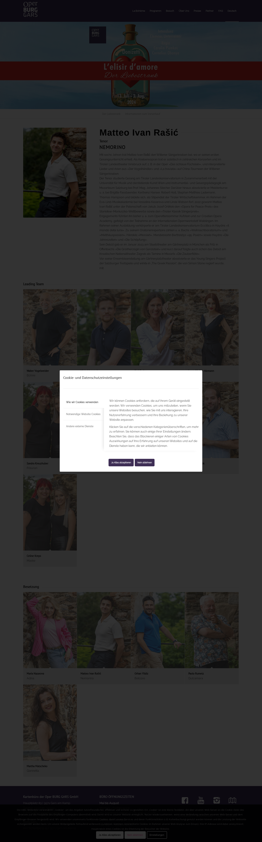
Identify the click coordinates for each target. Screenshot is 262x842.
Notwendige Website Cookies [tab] (83, 414)
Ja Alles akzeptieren (121, 462)
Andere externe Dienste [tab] (79, 426)
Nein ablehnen (144, 462)
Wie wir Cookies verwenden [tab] (82, 402)
